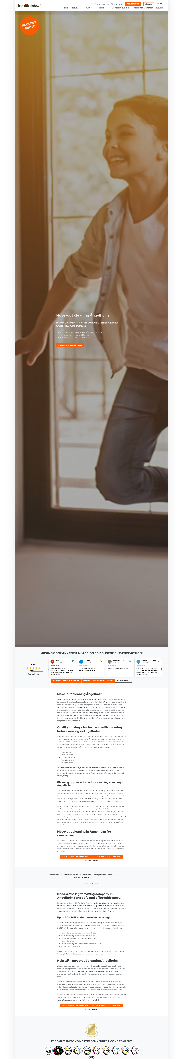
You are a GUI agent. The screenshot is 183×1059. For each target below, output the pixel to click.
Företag (148, 4)
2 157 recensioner (37, 671)
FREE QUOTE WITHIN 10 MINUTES (70, 345)
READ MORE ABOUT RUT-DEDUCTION (66, 681)
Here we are (75, 8)
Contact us (87, 8)
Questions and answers (121, 8)
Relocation (102, 8)
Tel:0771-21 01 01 (123, 681)
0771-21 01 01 (118, 4)
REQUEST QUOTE (29, 25)
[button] (161, 669)
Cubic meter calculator (143, 8)
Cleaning (159, 8)
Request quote (133, 4)
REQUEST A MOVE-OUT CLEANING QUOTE (98, 681)
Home (66, 8)
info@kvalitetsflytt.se (101, 4)
